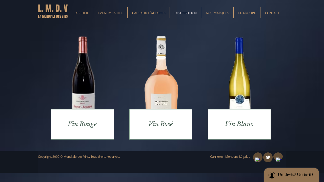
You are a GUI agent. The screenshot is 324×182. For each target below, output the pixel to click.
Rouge (88, 124)
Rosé (165, 124)
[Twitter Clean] (268, 157)
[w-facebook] (257, 160)
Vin (73, 124)
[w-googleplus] (278, 160)
